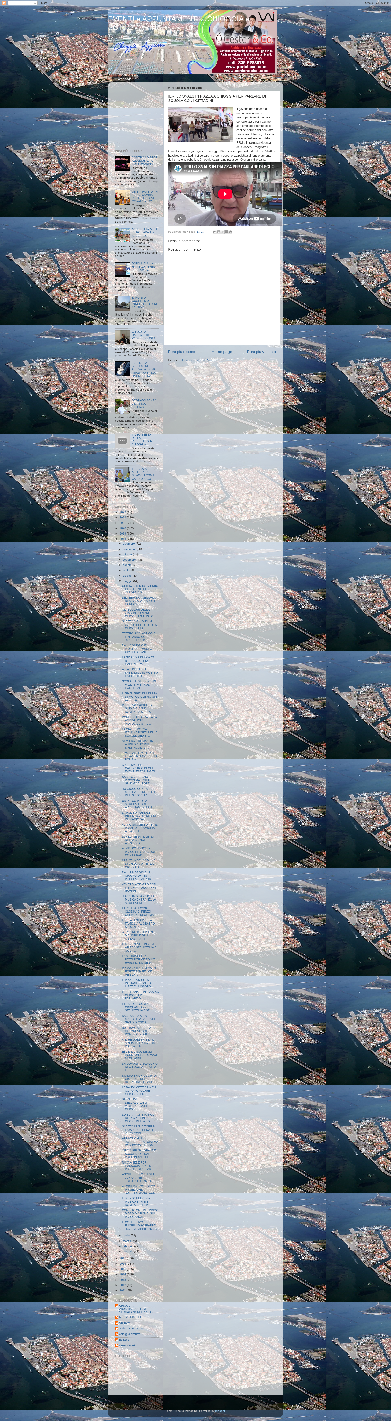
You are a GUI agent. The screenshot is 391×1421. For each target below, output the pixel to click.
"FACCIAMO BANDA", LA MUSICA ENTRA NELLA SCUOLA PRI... (139, 899)
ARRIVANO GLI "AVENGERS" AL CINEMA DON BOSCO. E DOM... (140, 1142)
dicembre (129, 543)
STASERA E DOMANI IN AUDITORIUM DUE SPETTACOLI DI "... (137, 744)
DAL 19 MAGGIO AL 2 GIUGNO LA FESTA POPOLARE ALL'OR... (138, 876)
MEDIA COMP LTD (131, 1317)
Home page (123, 79)
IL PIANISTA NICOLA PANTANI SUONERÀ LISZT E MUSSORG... (138, 983)
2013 (123, 1279)
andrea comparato (131, 1328)
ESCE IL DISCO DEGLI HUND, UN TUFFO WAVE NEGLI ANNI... (140, 1055)
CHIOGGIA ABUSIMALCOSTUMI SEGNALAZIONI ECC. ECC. (137, 1309)
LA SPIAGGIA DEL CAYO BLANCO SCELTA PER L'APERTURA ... (138, 660)
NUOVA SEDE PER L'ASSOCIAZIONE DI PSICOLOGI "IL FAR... (138, 1166)
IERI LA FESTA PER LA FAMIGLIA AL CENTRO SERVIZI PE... (138, 923)
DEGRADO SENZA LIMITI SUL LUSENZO (144, 404)
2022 (123, 517)
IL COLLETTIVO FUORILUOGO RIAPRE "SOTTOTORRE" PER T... (140, 1225)
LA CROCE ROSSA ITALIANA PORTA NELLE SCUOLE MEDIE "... (139, 732)
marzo (127, 1240)
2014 (123, 1274)
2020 (123, 528)
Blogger (220, 1410)
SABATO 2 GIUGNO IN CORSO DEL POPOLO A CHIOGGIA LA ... (139, 625)
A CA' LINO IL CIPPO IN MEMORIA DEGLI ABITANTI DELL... (137, 935)
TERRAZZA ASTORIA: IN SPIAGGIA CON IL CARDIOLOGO (143, 473)
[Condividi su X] (223, 232)
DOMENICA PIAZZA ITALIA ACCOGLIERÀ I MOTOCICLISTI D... (139, 720)
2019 (123, 533)
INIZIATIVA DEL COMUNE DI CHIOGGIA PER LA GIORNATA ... (138, 864)
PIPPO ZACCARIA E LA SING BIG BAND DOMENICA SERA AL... (138, 708)
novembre (130, 549)
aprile (127, 1235)
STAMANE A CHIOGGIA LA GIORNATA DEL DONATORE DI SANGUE (139, 1079)
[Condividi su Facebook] (226, 232)
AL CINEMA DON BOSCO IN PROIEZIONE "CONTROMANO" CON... (140, 1189)
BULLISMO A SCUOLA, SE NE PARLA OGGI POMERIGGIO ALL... (139, 1031)
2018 (123, 538)
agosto (127, 564)
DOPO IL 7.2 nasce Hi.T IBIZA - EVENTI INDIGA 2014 (145, 267)
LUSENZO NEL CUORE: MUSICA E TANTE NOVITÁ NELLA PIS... (137, 1201)
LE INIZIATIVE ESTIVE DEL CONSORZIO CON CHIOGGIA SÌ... (139, 589)
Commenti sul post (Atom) (197, 360)
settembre (130, 559)
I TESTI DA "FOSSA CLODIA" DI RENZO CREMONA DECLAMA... (139, 911)
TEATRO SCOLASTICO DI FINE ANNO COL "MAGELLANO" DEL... (139, 637)
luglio (126, 570)
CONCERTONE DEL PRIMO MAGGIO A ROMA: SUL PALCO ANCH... (140, 1213)
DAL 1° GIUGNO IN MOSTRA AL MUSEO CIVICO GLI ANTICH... (138, 649)
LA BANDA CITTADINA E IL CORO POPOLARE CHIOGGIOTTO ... (139, 1091)
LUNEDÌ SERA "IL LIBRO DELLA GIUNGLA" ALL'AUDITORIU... (138, 840)
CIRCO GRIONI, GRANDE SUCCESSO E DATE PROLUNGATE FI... (139, 1154)
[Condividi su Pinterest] (230, 232)
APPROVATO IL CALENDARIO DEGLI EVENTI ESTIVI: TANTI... (139, 768)
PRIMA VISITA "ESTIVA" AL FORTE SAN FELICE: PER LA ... (139, 971)
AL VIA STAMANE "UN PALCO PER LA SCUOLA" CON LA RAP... (140, 852)
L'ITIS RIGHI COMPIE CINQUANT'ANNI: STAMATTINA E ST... (137, 1007)
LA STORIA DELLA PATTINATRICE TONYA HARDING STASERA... (138, 959)
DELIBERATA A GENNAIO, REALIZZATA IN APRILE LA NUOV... (139, 601)
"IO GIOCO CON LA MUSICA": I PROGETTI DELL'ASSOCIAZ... (138, 792)
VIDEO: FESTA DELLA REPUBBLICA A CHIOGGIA (142, 439)
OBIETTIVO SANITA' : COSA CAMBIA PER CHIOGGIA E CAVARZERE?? (145, 196)
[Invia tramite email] (215, 232)
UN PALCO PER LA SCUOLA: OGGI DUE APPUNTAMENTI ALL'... (139, 804)
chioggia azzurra (130, 1334)
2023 (123, 512)
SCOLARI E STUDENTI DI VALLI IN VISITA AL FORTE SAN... (139, 684)
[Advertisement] (140, 116)
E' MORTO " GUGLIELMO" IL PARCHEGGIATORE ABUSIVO (145, 302)
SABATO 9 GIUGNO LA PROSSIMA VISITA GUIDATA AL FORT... (137, 780)
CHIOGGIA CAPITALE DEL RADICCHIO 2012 (143, 335)
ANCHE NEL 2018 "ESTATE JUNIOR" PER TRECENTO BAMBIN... (140, 1177)
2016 (123, 1263)
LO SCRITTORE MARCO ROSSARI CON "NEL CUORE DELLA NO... (138, 1118)
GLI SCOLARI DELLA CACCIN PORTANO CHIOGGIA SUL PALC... (139, 613)
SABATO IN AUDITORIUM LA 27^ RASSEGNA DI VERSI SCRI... (139, 1130)
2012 (123, 1285)
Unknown (125, 1322)
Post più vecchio (261, 351)
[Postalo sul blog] (219, 232)
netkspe (124, 1339)
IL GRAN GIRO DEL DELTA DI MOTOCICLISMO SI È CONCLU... (139, 696)
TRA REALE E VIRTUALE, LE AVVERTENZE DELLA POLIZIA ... (139, 756)
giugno (127, 575)
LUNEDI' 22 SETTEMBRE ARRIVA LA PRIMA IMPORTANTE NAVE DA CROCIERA (145, 369)
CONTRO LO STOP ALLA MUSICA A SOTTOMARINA (144, 160)
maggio (128, 581)
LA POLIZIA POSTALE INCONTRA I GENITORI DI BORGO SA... (139, 816)
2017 (123, 1258)
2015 (123, 1269)
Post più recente (182, 351)
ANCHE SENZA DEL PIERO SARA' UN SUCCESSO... (145, 232)
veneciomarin (127, 1345)
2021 (123, 522)
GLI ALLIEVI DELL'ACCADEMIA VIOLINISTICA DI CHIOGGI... (135, 1104)
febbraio (128, 1246)
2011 (123, 1290)
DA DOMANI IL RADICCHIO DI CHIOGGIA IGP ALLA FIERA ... (140, 1067)
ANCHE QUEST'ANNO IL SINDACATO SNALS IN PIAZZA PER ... (138, 1043)
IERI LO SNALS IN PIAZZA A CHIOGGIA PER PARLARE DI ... (140, 995)
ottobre (128, 554)
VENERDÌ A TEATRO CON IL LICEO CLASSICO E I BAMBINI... (139, 888)
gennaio (128, 1251)
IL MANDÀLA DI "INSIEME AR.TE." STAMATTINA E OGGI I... (139, 947)
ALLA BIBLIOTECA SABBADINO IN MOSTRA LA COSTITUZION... (140, 672)
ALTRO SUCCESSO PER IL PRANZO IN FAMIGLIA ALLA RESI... (139, 828)
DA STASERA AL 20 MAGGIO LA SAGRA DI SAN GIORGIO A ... (138, 1019)
